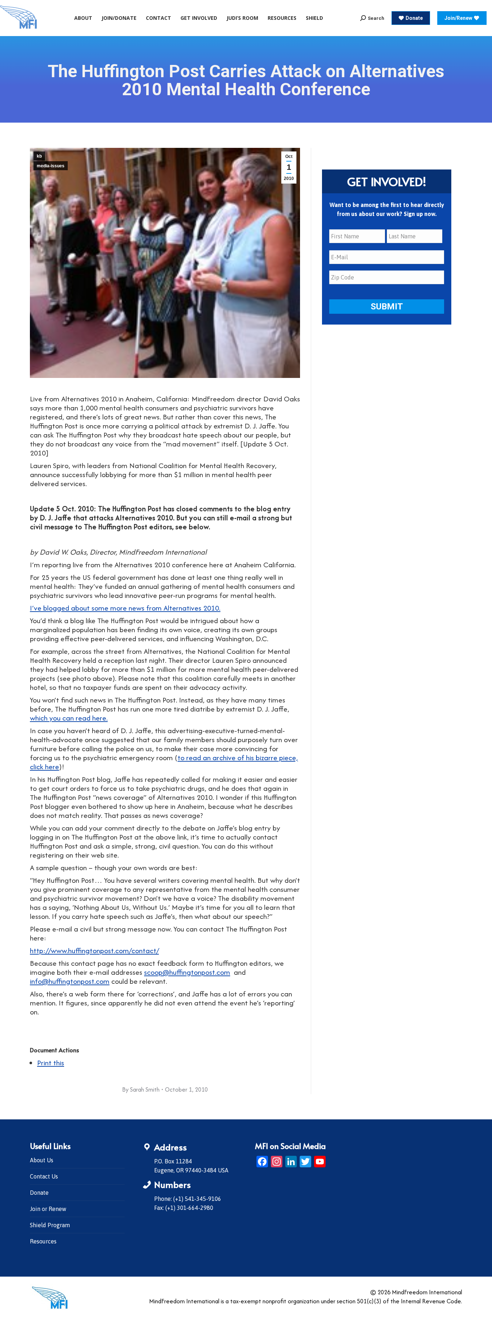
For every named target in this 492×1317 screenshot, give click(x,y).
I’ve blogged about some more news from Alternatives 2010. (125, 608)
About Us (41, 1160)
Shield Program (50, 1225)
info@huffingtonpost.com (69, 981)
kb (39, 156)
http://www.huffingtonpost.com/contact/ (94, 950)
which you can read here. (69, 718)
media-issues (50, 165)
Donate (39, 1192)
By (141, 1089)
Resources (43, 1241)
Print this (50, 1062)
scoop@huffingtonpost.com (187, 972)
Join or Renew (48, 1209)
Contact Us (44, 1176)
